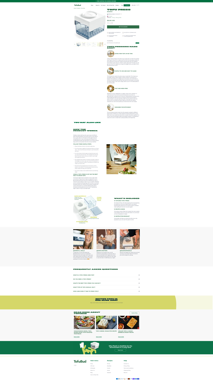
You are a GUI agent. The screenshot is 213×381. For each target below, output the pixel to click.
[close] (211, 1)
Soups (108, 370)
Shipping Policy (127, 370)
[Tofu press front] (90, 25)
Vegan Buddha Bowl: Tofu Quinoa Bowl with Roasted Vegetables (83, 332)
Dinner (108, 363)
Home (75, 8)
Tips (122, 5)
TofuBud (79, 378)
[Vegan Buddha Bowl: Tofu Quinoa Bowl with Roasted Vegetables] (84, 322)
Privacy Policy (127, 365)
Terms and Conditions (128, 368)
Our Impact (103, 5)
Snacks (108, 368)
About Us (97, 5)
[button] (110, 11)
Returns (125, 372)
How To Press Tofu (110, 5)
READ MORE (77, 336)
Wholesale (92, 368)
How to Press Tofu (94, 374)
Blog (91, 372)
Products (78, 8)
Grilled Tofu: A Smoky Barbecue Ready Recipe (126, 331)
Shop (92, 5)
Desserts (109, 372)
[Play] (90, 25)
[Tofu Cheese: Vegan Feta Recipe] (106, 322)
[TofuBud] (77, 5)
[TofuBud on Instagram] (75, 365)
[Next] (105, 44)
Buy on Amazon (123, 26)
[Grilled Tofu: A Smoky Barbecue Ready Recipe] (128, 322)
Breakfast (109, 365)
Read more (120, 350)
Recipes (117, 5)
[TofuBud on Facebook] (74, 365)
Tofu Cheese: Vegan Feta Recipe (106, 331)
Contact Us (126, 363)
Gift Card (92, 365)
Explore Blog (134, 313)
